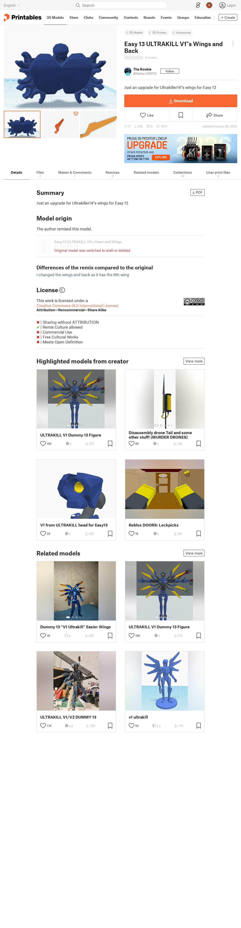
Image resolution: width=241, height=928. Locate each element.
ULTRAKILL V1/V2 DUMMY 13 (68, 717)
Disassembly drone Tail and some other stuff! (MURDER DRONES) (160, 434)
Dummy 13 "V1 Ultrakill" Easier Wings (75, 627)
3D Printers (159, 32)
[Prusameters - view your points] (209, 5)
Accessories (183, 32)
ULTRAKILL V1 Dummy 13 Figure (70, 435)
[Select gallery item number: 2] (73, 425)
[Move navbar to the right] (213, 17)
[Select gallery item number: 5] (83, 425)
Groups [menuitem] (183, 17)
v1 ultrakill (138, 717)
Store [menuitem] (73, 17)
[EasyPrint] (198, 5)
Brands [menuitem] (149, 17)
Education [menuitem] (203, 17)
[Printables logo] (22, 17)
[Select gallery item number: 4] (80, 425)
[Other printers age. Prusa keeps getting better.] (180, 148)
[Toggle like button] (43, 443)
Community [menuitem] (108, 17)
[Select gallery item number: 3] (76, 425)
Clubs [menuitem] (88, 17)
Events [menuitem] (166, 17)
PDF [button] (199, 192)
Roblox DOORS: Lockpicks (154, 525)
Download (183, 100)
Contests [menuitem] (131, 17)
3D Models (136, 32)
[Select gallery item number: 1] (68, 425)
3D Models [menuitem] (55, 17)
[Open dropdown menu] (233, 43)
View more (194, 361)
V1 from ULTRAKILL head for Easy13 (74, 525)
